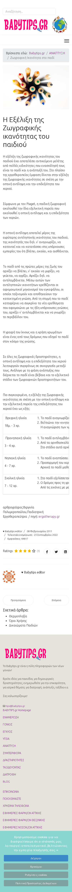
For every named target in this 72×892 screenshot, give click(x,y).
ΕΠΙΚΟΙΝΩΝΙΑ (11, 791)
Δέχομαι (36, 858)
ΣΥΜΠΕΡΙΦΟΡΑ (12, 753)
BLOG (6, 781)
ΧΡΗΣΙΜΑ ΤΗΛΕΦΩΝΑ (16, 805)
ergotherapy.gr (49, 516)
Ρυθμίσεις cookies (36, 875)
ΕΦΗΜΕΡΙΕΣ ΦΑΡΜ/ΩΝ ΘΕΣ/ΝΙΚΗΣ (24, 820)
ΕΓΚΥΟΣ (7, 731)
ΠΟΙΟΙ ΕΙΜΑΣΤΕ (12, 798)
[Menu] (66, 41)
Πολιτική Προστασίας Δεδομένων (36, 883)
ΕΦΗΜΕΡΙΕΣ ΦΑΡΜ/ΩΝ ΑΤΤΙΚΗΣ (22, 813)
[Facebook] (47, 551)
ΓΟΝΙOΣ (7, 724)
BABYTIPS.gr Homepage (17, 710)
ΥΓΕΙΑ (6, 738)
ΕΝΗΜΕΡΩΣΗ (11, 717)
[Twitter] (56, 551)
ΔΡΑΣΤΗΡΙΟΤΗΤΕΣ (13, 760)
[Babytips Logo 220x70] (36, 654)
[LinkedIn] (65, 551)
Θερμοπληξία (18, 616)
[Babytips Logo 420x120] (36, 24)
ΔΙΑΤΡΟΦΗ (9, 774)
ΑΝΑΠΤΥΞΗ (9, 745)
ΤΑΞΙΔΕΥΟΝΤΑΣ (12, 767)
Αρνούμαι (36, 866)
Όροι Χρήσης (18, 620)
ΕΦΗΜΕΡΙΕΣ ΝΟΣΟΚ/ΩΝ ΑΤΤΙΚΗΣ (22, 827)
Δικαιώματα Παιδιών (23, 625)
